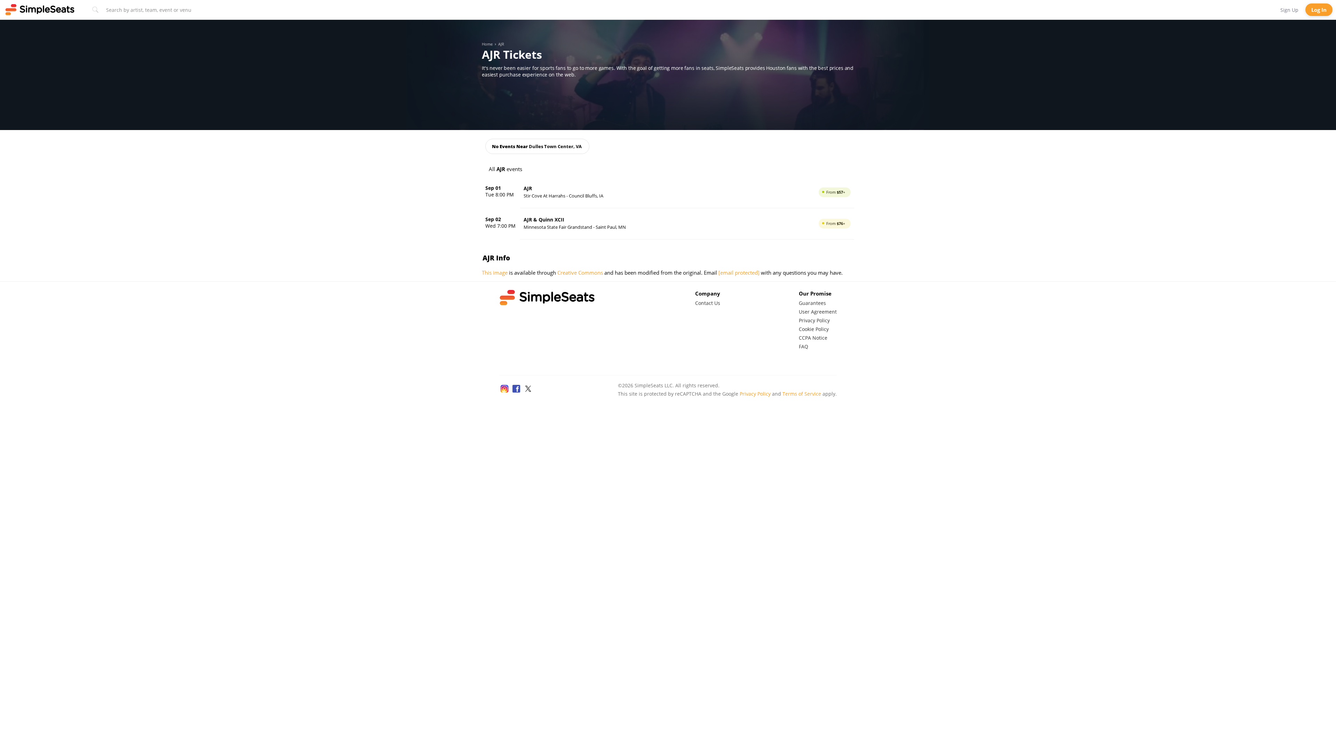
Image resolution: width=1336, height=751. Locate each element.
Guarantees (812, 303)
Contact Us (707, 303)
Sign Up (1289, 10)
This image (495, 272)
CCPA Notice (813, 337)
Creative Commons (580, 272)
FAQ (803, 346)
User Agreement (818, 311)
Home (487, 44)
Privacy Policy (814, 320)
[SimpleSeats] (40, 9)
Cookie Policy (814, 329)
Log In (1319, 9)
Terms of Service (801, 393)
